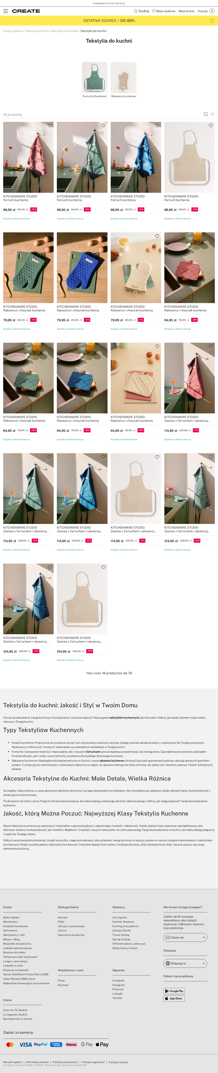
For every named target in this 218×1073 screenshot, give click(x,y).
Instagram (118, 985)
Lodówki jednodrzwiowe (17, 948)
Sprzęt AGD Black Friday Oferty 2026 (25, 974)
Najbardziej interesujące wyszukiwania (26, 983)
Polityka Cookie (118, 1062)
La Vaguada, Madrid (15, 1014)
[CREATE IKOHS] (26, 11)
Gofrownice (10, 930)
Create (7, 907)
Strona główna (13, 31)
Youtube (117, 998)
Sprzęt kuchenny (37, 31)
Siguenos (118, 970)
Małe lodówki (11, 917)
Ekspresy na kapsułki (16, 970)
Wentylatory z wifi (14, 934)
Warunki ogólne (12, 1062)
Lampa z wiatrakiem (15, 961)
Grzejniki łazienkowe (15, 926)
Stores (7, 1000)
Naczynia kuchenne (64, 31)
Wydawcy (118, 907)
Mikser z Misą (11, 939)
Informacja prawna (37, 1062)
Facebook (118, 980)
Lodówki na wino (13, 965)
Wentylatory (10, 921)
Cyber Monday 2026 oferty (19, 978)
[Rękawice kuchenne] (123, 78)
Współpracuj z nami (70, 970)
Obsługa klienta (68, 907)
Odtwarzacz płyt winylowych (20, 956)
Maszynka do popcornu (17, 943)
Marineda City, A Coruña (17, 1018)
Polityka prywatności (65, 1062)
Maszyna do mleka (14, 952)
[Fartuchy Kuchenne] (94, 78)
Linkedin (117, 993)
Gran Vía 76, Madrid (15, 1010)
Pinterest (118, 989)
